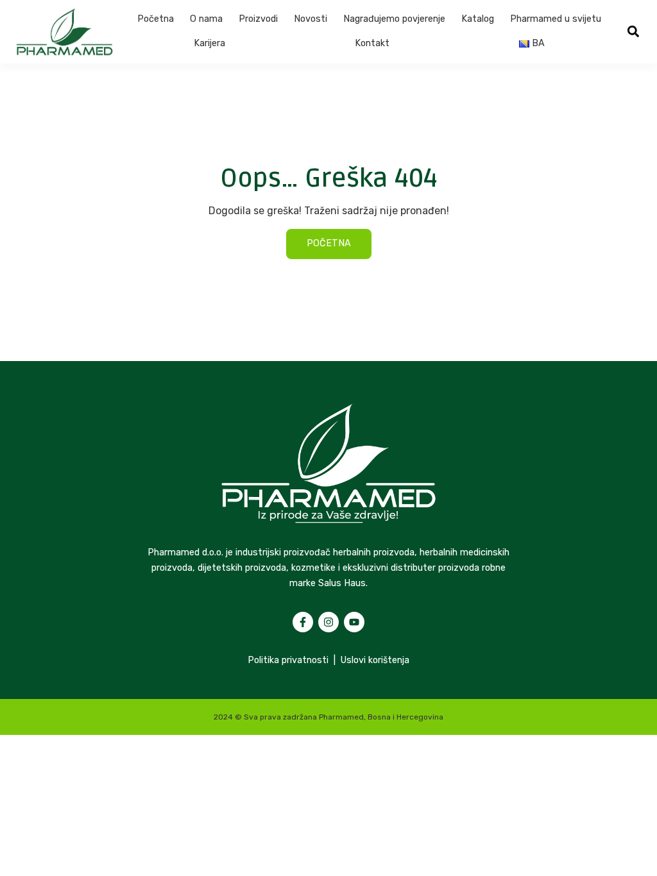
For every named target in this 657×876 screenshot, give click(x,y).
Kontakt (372, 43)
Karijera (209, 43)
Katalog (477, 18)
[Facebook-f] (303, 622)
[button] (633, 31)
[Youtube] (354, 622)
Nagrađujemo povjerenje (394, 18)
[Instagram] (328, 622)
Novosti (310, 18)
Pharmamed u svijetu (555, 18)
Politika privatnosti (288, 660)
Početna (155, 18)
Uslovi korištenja (375, 660)
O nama (206, 18)
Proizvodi (258, 18)
